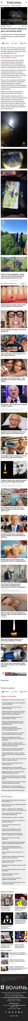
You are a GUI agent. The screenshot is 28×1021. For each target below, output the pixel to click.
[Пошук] (26, 2)
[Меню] (1, 2)
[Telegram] (16, 1012)
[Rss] (22, 1012)
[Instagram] (12, 1012)
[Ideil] (14, 1015)
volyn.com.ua (19, 978)
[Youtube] (19, 1012)
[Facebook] (6, 1012)
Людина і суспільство (16, 5)
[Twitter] (9, 1012)
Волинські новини (5, 5)
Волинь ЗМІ (18, 278)
